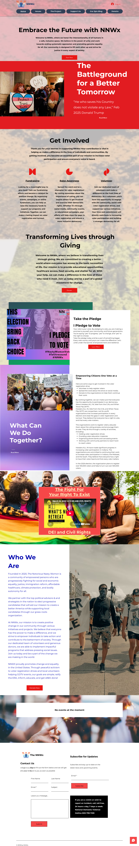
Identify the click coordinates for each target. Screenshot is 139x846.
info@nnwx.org (26, 768)
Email (33, 787)
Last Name (55, 778)
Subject (54, 787)
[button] (38, 11)
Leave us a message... (39, 796)
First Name (35, 778)
